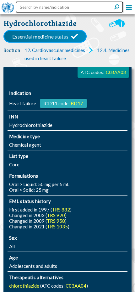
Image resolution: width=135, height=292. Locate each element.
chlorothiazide (24, 286)
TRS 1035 (57, 226)
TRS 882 (61, 209)
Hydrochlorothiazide (40, 23)
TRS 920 (56, 215)
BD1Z (77, 103)
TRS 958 (56, 221)
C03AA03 (116, 72)
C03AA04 (76, 286)
